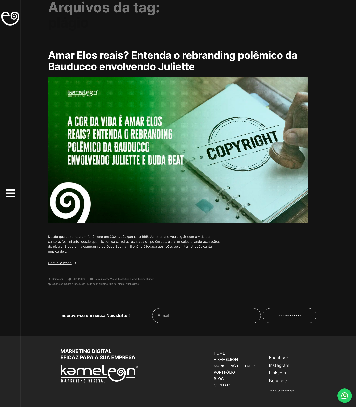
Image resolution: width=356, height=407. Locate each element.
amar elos (57, 283)
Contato (223, 385)
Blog (219, 379)
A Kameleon (226, 359)
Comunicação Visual (106, 279)
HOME (219, 353)
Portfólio (224, 372)
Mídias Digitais (146, 279)
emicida (103, 283)
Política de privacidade (281, 390)
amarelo (68, 283)
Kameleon (58, 279)
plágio (121, 283)
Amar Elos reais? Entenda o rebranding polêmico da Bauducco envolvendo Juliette (172, 61)
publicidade (132, 283)
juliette (113, 283)
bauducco (79, 283)
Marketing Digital (127, 279)
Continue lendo (62, 263)
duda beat (92, 283)
